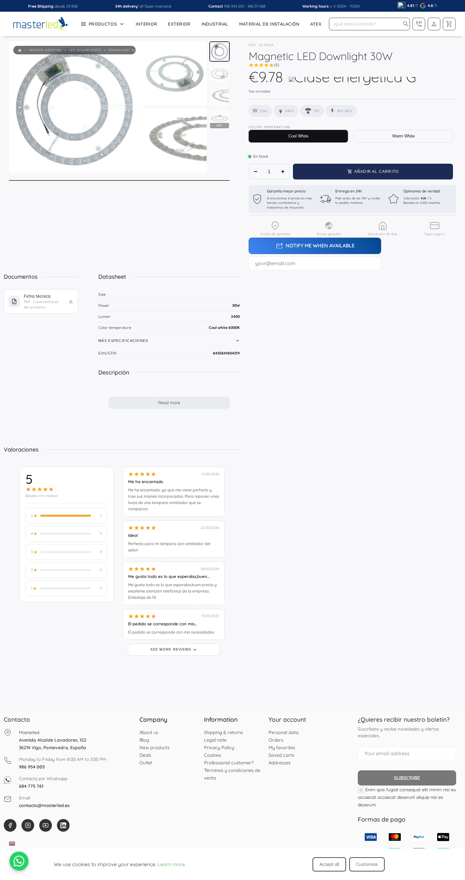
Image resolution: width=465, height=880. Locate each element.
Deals (145, 755)
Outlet (146, 763)
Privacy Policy (219, 747)
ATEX (315, 24)
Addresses (280, 763)
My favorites (282, 747)
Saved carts (281, 755)
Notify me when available (315, 246)
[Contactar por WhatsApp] (18, 861)
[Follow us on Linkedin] (63, 825)
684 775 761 (31, 786)
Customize (367, 864)
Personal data (284, 732)
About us (149, 732)
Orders (276, 740)
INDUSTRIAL (215, 24)
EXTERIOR (179, 24)
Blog (144, 740)
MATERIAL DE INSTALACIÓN (269, 24)
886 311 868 (256, 6)
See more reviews (171, 649)
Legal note (215, 740)
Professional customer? (229, 763)
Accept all (329, 864)
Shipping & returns (223, 732)
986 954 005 (234, 6)
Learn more (171, 864)
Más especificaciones (123, 341)
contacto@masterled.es (44, 805)
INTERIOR (146, 24)
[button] (406, 24)
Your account (287, 719)
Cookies (212, 755)
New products (155, 747)
